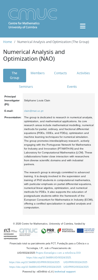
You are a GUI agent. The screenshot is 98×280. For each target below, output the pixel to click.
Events (72, 86)
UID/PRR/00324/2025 (75, 262)
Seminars (26, 86)
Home (7, 42)
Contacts (60, 73)
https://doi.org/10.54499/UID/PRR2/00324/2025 (35, 267)
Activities (83, 73)
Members (38, 73)
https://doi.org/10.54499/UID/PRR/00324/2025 (34, 262)
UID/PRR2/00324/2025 (76, 267)
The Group (14, 75)
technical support (65, 271)
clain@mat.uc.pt (33, 110)
